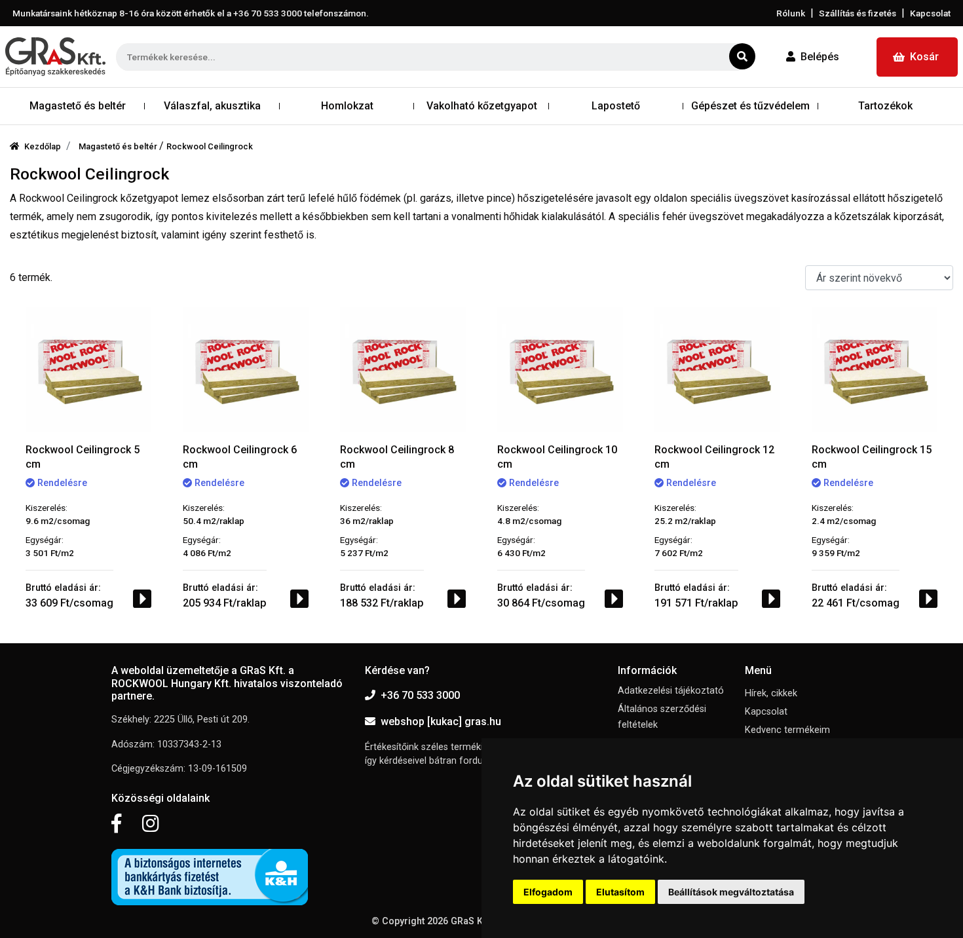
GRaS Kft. (471, 921)
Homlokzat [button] (347, 106)
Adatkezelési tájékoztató (671, 690)
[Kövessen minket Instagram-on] (150, 824)
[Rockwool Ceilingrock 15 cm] (874, 369)
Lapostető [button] (616, 106)
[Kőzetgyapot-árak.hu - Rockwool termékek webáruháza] (55, 56)
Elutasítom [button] (620, 891)
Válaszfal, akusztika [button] (212, 106)
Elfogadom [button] (548, 891)
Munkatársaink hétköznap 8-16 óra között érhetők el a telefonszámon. (190, 13)
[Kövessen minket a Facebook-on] (116, 824)
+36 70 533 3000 (420, 695)
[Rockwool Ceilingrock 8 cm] (403, 369)
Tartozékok (885, 106)
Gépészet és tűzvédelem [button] (750, 106)
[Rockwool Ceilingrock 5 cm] (88, 369)
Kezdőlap (42, 146)
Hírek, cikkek (771, 693)
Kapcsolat (930, 13)
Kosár (924, 56)
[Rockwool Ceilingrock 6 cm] (246, 369)
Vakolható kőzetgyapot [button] (481, 106)
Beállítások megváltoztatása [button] (731, 891)
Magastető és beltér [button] (77, 106)
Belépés (820, 56)
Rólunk (790, 13)
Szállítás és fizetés (857, 13)
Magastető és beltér (119, 146)
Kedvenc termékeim (787, 730)
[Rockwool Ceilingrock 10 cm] (560, 369)
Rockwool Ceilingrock (209, 146)
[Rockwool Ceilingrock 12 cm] (717, 369)
